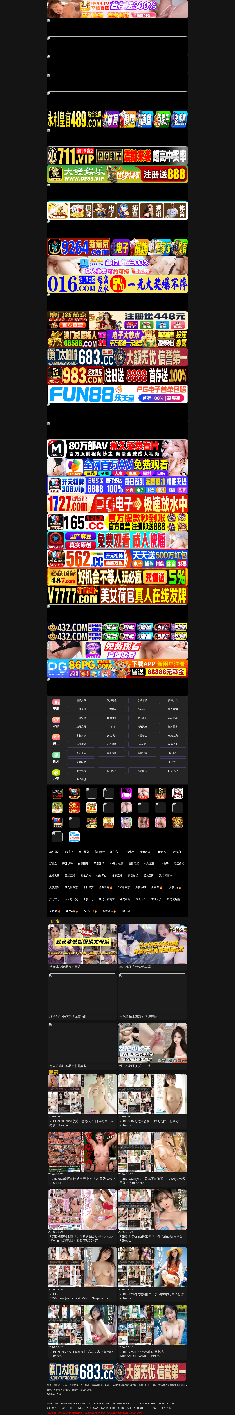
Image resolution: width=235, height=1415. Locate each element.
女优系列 (112, 735)
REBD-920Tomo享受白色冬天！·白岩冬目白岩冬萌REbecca (81, 1123)
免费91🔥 (55, 911)
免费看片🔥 (106, 887)
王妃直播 (70, 875)
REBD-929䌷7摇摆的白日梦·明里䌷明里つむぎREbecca (151, 1296)
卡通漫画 (81, 753)
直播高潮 (134, 863)
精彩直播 (149, 863)
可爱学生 (142, 735)
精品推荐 (81, 700)
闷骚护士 (173, 744)
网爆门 (172, 753)
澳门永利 (115, 851)
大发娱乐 (54, 887)
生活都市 (81, 770)
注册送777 (162, 851)
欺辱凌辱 (81, 726)
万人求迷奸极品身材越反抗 (68, 1066)
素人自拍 (173, 709)
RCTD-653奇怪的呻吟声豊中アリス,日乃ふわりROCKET (82, 1181)
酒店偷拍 (179, 863)
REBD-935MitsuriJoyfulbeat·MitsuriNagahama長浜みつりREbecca (82, 1298)
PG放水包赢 (116, 863)
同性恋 (172, 761)
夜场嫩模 (133, 875)
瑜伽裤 (142, 744)
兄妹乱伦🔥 (90, 911)
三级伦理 (81, 709)
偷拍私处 (101, 875)
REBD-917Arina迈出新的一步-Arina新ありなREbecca (150, 1238)
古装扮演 (81, 735)
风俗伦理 (173, 770)
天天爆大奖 (71, 899)
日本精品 (112, 709)
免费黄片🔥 (109, 911)
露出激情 (112, 753)
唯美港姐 (142, 718)
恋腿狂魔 (173, 735)
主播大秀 (54, 875)
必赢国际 (83, 863)
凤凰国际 (99, 863)
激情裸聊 (140, 887)
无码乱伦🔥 (174, 887)
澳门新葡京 (165, 875)
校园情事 (112, 770)
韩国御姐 (112, 718)
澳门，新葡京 (107, 899)
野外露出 (173, 726)
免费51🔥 (156, 887)
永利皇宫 (88, 887)
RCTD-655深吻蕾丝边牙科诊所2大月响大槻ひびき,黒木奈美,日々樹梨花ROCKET (81, 1238)
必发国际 (149, 875)
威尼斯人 (54, 851)
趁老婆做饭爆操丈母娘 (65, 967)
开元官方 (54, 899)
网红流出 (142, 726)
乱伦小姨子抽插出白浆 (135, 1066)
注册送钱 (145, 851)
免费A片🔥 (72, 911)
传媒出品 (81, 761)
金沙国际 (88, 899)
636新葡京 (124, 887)
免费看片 (125, 899)
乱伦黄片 (86, 875)
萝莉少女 (173, 700)
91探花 (111, 726)
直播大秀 (156, 899)
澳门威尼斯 (173, 899)
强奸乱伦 (112, 700)
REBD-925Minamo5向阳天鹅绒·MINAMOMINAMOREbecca (141, 1354)
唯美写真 (142, 753)
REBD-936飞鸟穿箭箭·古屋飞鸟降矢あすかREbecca (149, 1123)
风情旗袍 (81, 744)
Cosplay (142, 709)
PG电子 (130, 851)
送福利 (177, 851)
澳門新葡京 (71, 887)
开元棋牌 (84, 851)
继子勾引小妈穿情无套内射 (68, 1016)
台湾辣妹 (81, 718)
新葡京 (53, 863)
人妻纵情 (142, 770)
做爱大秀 (140, 899)
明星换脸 (112, 744)
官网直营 (100, 851)
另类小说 (81, 779)
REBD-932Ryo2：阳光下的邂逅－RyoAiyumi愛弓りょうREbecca (152, 1181)
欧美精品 (142, 700)
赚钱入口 (127, 911)
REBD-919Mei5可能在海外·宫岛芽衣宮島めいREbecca (81, 1354)
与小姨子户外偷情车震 (135, 967)
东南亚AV (173, 718)
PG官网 (69, 851)
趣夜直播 (117, 875)
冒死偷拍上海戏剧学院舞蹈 (138, 1016)
